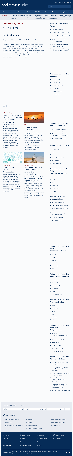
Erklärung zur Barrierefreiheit (44, 451)
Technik (47, 12)
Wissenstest (5, 12)
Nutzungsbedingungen (17, 453)
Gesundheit (25, 12)
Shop (56, 2)
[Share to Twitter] (9, 106)
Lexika (69, 12)
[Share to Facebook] (7, 106)
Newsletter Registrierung (29, 453)
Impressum (14, 451)
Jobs (60, 2)
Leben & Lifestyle (56, 12)
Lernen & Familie (15, 12)
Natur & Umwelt (39, 12)
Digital (64, 12)
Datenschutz (21, 451)
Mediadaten (55, 451)
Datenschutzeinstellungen (31, 451)
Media (63, 2)
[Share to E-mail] (4, 106)
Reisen (31, 12)
